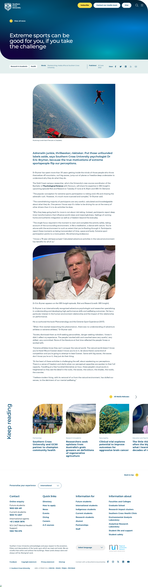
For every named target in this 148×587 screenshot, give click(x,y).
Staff (78, 529)
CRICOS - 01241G (55, 568)
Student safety (116, 534)
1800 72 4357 (16, 515)
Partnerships (82, 525)
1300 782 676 (16, 531)
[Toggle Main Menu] (142, 5)
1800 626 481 (16, 508)
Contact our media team (106, 5)
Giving (46, 517)
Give (126, 5)
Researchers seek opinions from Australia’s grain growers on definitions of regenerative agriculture (80, 448)
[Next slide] (136, 397)
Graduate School (117, 505)
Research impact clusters (121, 509)
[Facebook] (115, 66)
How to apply (49, 505)
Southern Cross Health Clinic (123, 513)
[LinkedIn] (125, 66)
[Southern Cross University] (13, 7)
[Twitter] (120, 66)
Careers (46, 521)
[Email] (135, 66)
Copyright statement (28, 562)
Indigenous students (86, 509)
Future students (83, 502)
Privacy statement (47, 562)
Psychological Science (53, 186)
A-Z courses (48, 525)
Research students (85, 517)
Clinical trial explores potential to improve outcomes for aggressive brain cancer (114, 446)
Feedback (13, 562)
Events (46, 513)
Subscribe (85, 5)
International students (87, 505)
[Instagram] (113, 561)
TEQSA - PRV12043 (68, 568)
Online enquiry (17, 502)
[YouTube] (128, 561)
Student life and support (121, 531)
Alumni (79, 521)
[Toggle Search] (136, 5)
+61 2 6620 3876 (17, 522)
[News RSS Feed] (130, 66)
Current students (84, 513)
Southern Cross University (20, 568)
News (45, 509)
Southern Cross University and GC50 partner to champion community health (45, 446)
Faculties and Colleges (120, 502)
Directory (47, 502)
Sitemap (62, 562)
